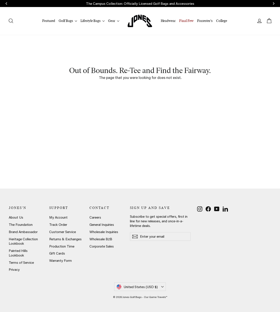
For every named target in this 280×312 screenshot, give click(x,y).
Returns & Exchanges (65, 239)
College (221, 21)
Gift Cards (57, 253)
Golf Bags (66, 21)
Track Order (58, 224)
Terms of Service (21, 262)
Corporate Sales (101, 246)
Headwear (168, 21)
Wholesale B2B (100, 239)
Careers (95, 217)
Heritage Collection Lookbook (23, 241)
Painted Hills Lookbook (18, 252)
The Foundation (21, 224)
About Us (16, 217)
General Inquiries (101, 224)
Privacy (14, 269)
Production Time (61, 246)
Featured (48, 21)
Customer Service (62, 232)
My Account (58, 217)
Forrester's (205, 21)
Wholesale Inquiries (103, 232)
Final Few (186, 21)
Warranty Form (60, 260)
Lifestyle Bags (90, 21)
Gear (112, 21)
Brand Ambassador (23, 232)
